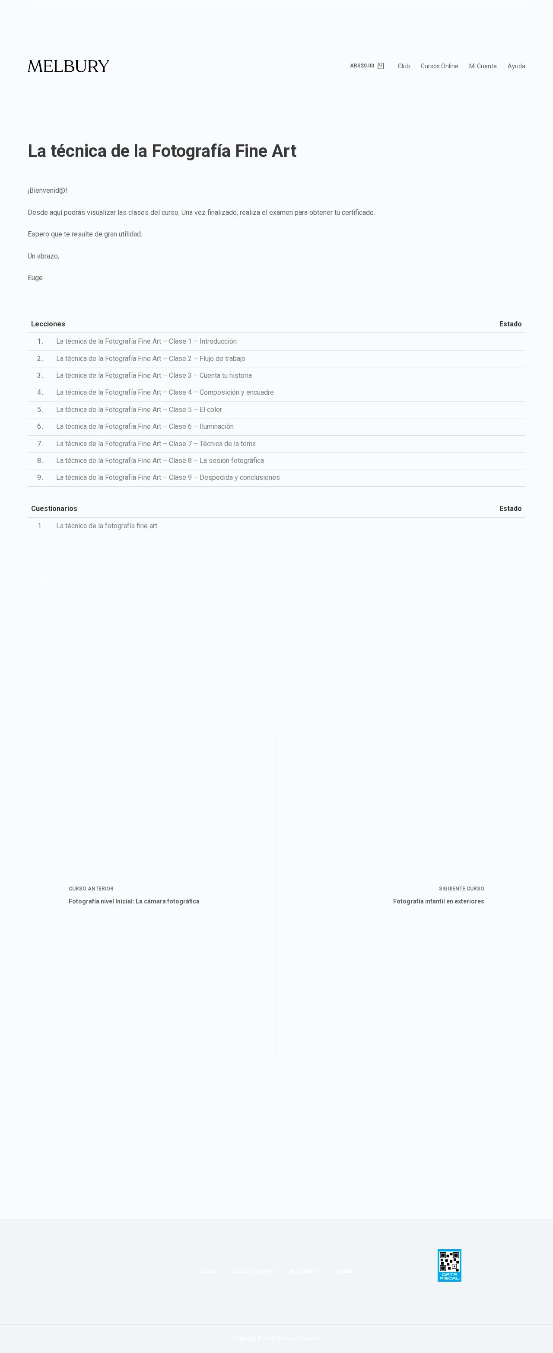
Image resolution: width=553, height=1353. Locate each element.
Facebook (103, 1271)
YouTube (103, 1289)
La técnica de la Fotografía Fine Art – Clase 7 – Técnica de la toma (156, 444)
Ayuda (516, 66)
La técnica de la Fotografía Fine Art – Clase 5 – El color (139, 409)
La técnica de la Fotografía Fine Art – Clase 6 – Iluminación (145, 426)
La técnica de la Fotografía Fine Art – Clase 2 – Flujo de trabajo (150, 358)
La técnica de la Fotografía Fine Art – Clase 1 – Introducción (146, 341)
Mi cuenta (483, 66)
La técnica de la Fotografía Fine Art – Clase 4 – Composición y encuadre (165, 392)
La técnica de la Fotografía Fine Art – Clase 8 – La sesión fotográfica (160, 460)
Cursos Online (439, 66)
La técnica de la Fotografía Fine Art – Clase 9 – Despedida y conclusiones (168, 477)
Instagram (103, 1253)
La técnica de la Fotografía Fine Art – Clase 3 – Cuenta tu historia (154, 375)
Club (404, 66)
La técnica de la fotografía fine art (106, 526)
